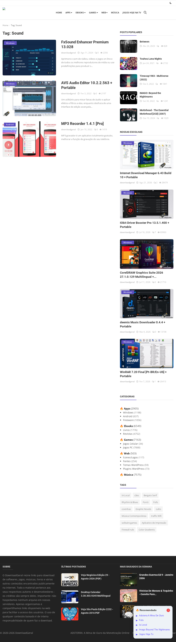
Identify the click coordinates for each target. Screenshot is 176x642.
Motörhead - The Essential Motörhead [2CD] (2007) (154, 112)
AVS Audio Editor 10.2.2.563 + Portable (86, 85)
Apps (67, 12)
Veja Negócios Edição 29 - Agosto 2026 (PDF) (95, 577)
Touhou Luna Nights (151, 58)
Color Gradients (147, 529)
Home (59, 12)
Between (144, 41)
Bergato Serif (150, 495)
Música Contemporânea (134, 515)
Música (115, 12)
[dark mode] (170, 3)
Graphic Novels (143, 509)
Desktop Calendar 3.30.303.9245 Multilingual (96, 594)
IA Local (126, 495)
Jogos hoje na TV (132, 12)
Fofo (155, 502)
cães (136, 495)
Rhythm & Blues (130, 502)
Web (103, 12)
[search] (145, 13)
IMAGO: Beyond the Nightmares (150, 95)
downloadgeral (68, 52)
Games (92, 12)
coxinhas (126, 509)
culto (158, 509)
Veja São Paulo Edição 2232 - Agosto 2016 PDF (97, 611)
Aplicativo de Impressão (154, 522)
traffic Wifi (156, 515)
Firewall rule (128, 529)
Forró (145, 502)
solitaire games (129, 522)
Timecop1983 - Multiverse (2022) (154, 78)
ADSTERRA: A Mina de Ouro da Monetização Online (99, 632)
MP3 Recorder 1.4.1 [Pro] (82, 123)
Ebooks (80, 12)
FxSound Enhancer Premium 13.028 (85, 44)
